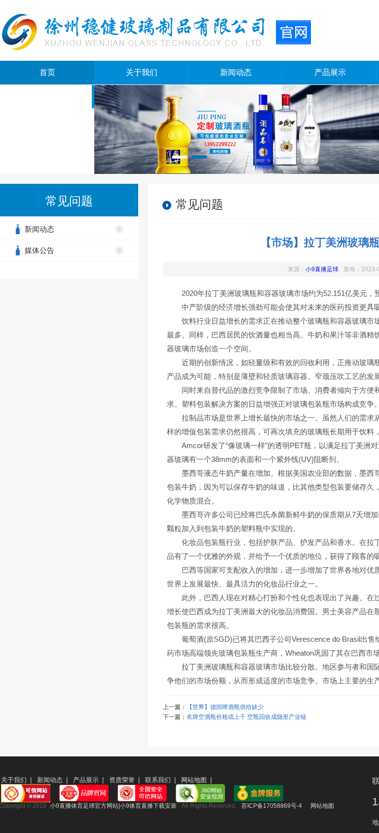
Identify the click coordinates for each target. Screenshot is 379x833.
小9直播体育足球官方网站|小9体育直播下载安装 (113, 805)
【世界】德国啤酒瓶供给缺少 (225, 707)
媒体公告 (39, 250)
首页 (47, 72)
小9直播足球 (322, 269)
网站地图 (194, 780)
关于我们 (141, 72)
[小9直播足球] (155, 31)
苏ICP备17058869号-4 (271, 805)
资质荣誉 (122, 780)
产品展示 (330, 72)
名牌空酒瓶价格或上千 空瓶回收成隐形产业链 (246, 716)
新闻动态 (236, 72)
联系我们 (158, 780)
